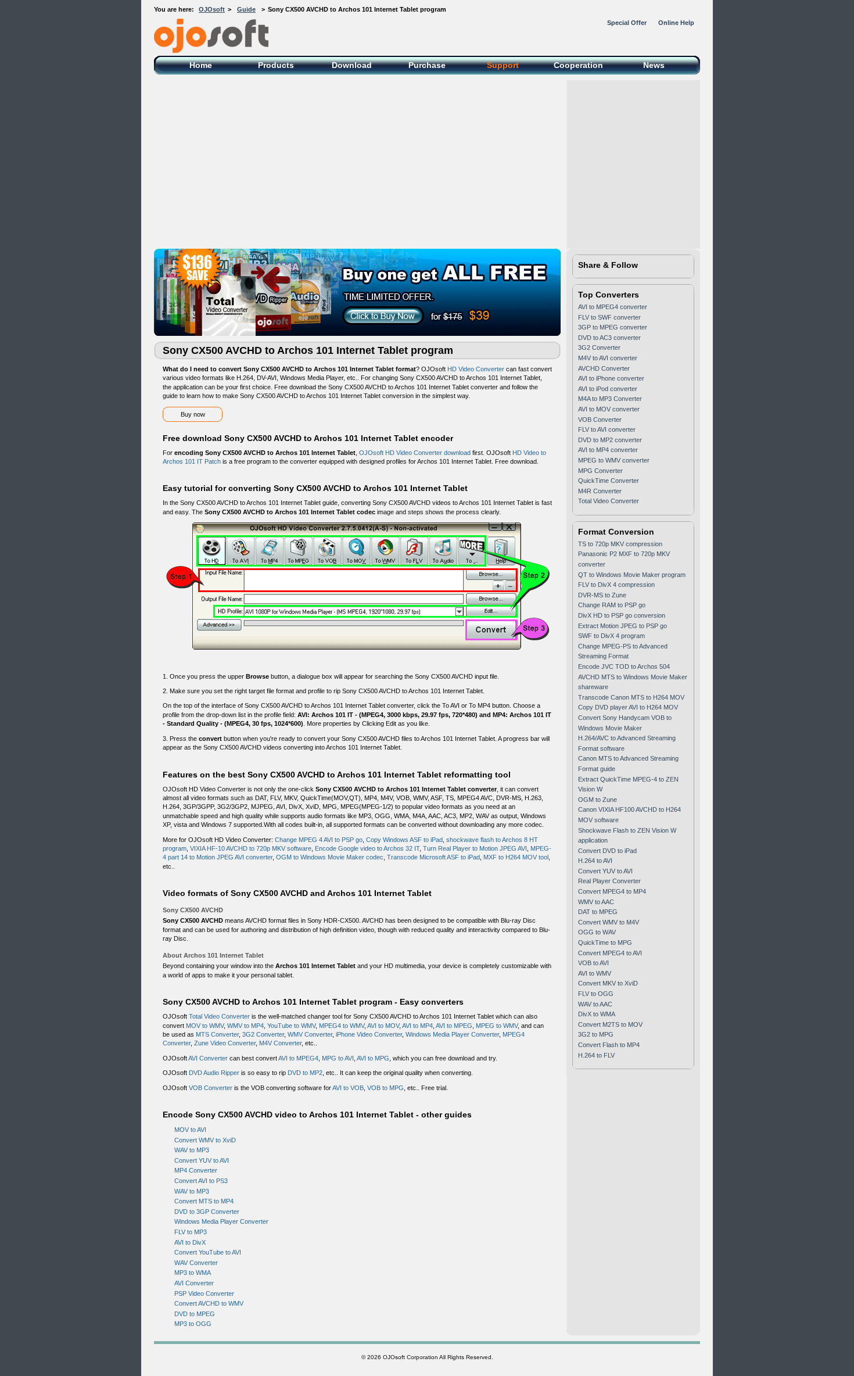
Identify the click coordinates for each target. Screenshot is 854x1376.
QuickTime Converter (608, 480)
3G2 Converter (263, 1034)
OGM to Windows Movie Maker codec (329, 857)
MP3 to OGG (192, 1323)
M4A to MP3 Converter (610, 398)
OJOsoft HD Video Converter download (415, 452)
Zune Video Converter (225, 1043)
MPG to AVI (338, 1058)
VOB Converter (210, 1087)
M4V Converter (280, 1043)
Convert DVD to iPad (607, 850)
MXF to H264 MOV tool (515, 857)
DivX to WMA (596, 1013)
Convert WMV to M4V (608, 922)
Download (352, 65)
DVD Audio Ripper (214, 1072)
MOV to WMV (205, 1025)
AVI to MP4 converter (608, 449)
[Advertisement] (502, 161)
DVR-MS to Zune (602, 595)
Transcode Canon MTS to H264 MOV (631, 697)
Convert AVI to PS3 (201, 1180)
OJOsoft (212, 9)
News (654, 65)
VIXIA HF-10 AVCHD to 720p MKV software (250, 848)
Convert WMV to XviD (205, 1140)
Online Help (676, 22)
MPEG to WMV (497, 1025)
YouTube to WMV (291, 1025)
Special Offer (627, 22)
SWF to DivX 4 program (611, 635)
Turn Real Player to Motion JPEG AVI (475, 848)
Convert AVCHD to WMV (208, 1303)
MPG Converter (600, 470)
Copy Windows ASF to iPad (404, 839)
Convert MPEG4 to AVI (610, 952)
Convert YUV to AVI (201, 1160)
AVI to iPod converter (607, 388)
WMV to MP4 (245, 1025)
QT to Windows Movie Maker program (632, 574)
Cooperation (578, 65)
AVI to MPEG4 (298, 1058)
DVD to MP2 (305, 1072)
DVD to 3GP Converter (206, 1211)
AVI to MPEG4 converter (612, 306)
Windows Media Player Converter (452, 1034)
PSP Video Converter (204, 1293)
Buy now (193, 414)
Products (276, 65)
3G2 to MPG (595, 1034)
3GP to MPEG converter (612, 327)
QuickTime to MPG (605, 942)
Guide (246, 9)
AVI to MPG (373, 1058)
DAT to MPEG (598, 911)
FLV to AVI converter (607, 429)
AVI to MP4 (417, 1025)
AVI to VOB (348, 1087)
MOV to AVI (190, 1129)
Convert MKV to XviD (608, 983)
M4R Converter (600, 491)
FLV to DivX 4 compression (616, 584)
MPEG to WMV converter (614, 460)
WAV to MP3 (191, 1149)
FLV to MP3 (190, 1231)
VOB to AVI (593, 962)
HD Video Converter (475, 368)
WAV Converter (196, 1262)
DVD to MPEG (194, 1313)
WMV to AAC (596, 901)
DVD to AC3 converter (609, 337)
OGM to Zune (597, 799)
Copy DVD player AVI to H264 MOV (628, 707)
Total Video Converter (219, 1016)
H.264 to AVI (595, 860)
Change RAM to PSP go (611, 604)
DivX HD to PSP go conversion (621, 615)
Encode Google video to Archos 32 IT (367, 848)
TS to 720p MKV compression (620, 543)
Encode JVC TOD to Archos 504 (624, 666)
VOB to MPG (385, 1087)
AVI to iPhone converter (611, 378)
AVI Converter (208, 1058)
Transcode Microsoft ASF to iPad (433, 857)
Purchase (427, 65)
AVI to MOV (383, 1025)
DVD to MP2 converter (610, 439)
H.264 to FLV (596, 1055)
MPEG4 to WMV (341, 1025)
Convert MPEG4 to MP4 (612, 891)
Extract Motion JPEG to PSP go (622, 625)
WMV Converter (310, 1034)
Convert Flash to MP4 (609, 1044)
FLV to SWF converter (609, 317)
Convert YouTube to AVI (207, 1252)
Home (200, 65)
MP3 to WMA (192, 1272)
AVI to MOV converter (609, 409)
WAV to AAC (595, 1004)
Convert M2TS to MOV (610, 1024)
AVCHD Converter (604, 368)
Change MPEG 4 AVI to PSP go (319, 839)
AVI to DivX (190, 1242)
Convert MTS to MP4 (204, 1201)
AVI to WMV (594, 973)
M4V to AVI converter (607, 357)
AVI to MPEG (454, 1025)
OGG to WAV (597, 932)
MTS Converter (217, 1034)
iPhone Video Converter (369, 1034)
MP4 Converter (195, 1170)
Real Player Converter (609, 880)
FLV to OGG (595, 993)
